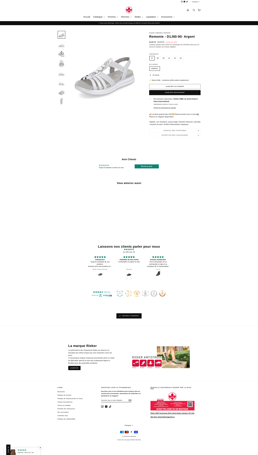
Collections (159, 33)
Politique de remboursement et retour (70, 398)
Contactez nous (62, 415)
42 (175, 58)
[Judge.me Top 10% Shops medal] (162, 293)
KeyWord (153, 64)
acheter (74, 368)
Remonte (167, 33)
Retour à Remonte (130, 315)
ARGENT (154, 68)
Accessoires (167, 17)
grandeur (154, 54)
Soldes (138, 17)
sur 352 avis (127, 252)
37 (152, 58)
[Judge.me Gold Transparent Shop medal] (128, 293)
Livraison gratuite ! (155, 44)
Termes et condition (64, 405)
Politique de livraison (64, 395)
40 (181, 58)
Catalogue (98, 17)
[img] (129, 249)
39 (163, 58)
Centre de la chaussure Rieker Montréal (129, 440)
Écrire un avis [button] (146, 166)
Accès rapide (74, 221)
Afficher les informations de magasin (165, 108)
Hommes (125, 17)
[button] (127, 278)
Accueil (86, 17)
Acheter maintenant (175, 92)
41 (169, 58)
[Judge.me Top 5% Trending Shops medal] (154, 293)
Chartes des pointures (174, 130)
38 (158, 58)
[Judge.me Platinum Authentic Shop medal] (120, 293)
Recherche (61, 391)
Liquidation (151, 17)
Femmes (112, 17)
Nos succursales (63, 412)
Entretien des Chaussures (175, 135)
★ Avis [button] (8, 450)
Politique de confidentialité (66, 419)
